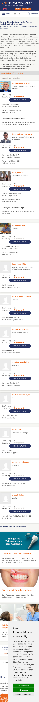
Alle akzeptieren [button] (23, 685)
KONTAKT (5, 701)
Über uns (5, 694)
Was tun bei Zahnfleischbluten (17, 590)
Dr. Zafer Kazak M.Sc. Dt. (21, 83)
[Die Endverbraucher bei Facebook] (20, 14)
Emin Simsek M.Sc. (19, 264)
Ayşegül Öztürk (18, 495)
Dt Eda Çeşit (16, 429)
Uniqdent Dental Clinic (20, 362)
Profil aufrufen (20, 100)
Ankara (4, 654)
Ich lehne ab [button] (23, 690)
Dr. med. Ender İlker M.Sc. (22, 134)
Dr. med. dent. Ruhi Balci (21, 297)
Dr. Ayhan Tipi (17, 173)
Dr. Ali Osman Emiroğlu (21, 395)
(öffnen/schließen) (13, 73)
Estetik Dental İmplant (20, 462)
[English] (4, 9)
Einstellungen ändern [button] (23, 694)
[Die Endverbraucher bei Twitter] (15, 14)
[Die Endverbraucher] (19, 3)
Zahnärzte (34, 14)
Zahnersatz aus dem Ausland (16, 553)
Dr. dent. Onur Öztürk (20, 329)
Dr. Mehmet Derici (19, 225)
